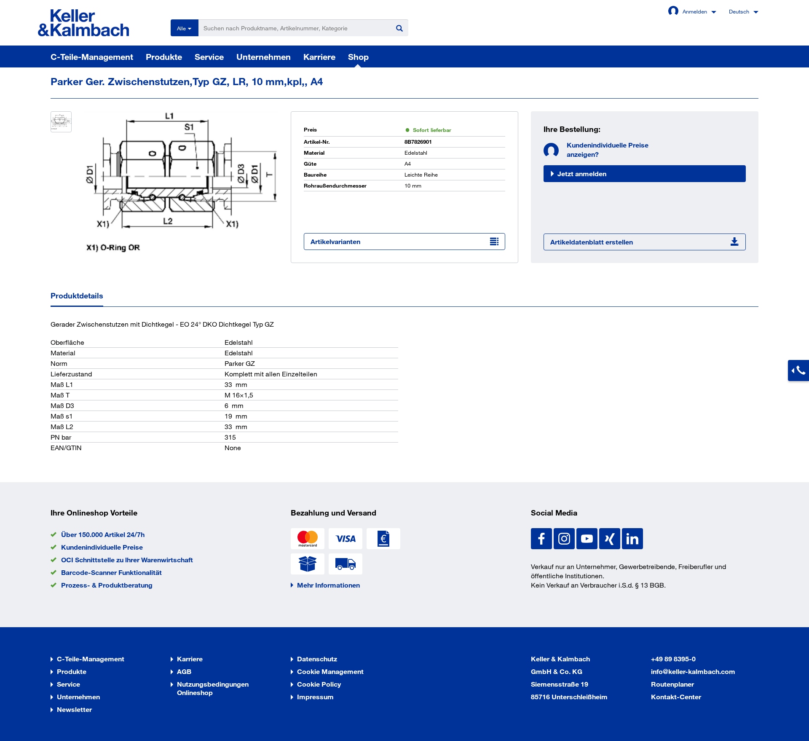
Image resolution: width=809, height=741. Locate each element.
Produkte (164, 56)
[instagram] (565, 538)
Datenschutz (317, 659)
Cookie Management (330, 671)
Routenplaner (672, 684)
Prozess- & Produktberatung (107, 585)
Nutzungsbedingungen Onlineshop (213, 688)
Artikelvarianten (335, 241)
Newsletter (74, 709)
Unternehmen (263, 56)
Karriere (319, 56)
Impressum (315, 697)
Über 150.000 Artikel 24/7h (103, 534)
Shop (358, 56)
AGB (184, 671)
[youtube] (587, 538)
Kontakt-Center (676, 697)
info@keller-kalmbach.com (693, 671)
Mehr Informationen (328, 585)
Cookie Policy (319, 684)
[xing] (610, 538)
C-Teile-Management (92, 56)
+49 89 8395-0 (673, 659)
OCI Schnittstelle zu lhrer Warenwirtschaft (127, 560)
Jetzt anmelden (581, 173)
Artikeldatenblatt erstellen (591, 242)
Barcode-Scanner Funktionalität (111, 572)
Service (209, 56)
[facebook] (542, 538)
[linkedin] (632, 538)
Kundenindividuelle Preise (102, 547)
